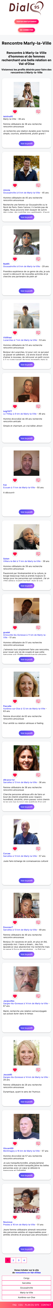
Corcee (6, 853)
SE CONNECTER (26, 30)
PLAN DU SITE (32, 1305)
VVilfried (7, 337)
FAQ (14, 1305)
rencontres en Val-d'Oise (28, 1272)
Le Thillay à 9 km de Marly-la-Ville (19, 413)
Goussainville (26, 1287)
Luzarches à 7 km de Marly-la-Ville (20, 340)
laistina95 (8, 116)
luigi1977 (7, 411)
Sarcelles (26, 1283)
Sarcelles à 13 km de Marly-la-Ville (20, 782)
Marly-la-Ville (26, 1292)
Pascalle (7, 706)
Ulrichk (6, 190)
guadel (6, 632)
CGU (20, 1305)
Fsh (5, 485)
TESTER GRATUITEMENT (26, 22)
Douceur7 (8, 927)
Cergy (26, 1278)
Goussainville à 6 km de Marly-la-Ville (21, 192)
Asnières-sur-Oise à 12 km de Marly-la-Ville (24, 708)
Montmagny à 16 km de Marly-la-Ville (21, 1151)
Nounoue (7, 1222)
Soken (6, 558)
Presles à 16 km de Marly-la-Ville (19, 1224)
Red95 (6, 264)
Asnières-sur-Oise (26, 1297)
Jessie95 (7, 1074)
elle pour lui (9, 779)
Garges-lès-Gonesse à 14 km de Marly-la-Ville (25, 1003)
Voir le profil (26, 143)
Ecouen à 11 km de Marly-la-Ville (19, 487)
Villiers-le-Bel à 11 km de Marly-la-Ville (22, 561)
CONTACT (46, 1305)
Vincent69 (8, 1148)
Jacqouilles (8, 1001)
